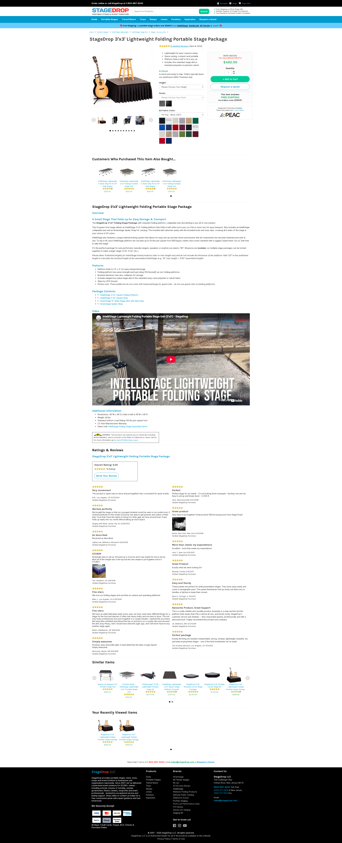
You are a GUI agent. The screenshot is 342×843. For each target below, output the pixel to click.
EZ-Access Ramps (181, 785)
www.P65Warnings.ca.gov (127, 440)
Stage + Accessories (158, 32)
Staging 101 (178, 813)
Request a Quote (208, 19)
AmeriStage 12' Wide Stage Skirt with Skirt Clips (122, 301)
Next (151, 120)
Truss (143, 19)
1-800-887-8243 (155, 762)
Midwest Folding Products (185, 791)
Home (92, 32)
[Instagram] (180, 826)
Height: (162, 82)
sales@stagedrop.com (182, 762)
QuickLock (194, 25)
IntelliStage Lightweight (120, 32)
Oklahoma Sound (181, 797)
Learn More (239, 110)
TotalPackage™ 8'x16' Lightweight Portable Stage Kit (150, 686)
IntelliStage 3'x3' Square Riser (114, 298)
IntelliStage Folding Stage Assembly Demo (127, 426)
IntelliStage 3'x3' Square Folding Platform (119, 295)
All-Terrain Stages (181, 779)
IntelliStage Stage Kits (140, 32)
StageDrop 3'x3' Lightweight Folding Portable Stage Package (107, 737)
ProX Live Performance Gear (186, 804)
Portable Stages (109, 19)
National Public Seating (183, 795)
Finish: (162, 93)
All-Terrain (205, 25)
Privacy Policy (163, 839)
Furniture (176, 19)
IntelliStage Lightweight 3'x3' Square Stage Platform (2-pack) (171, 686)
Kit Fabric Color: (167, 110)
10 (134, 130)
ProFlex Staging (180, 801)
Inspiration (190, 19)
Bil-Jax (176, 783)
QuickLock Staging (181, 810)
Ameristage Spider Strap (111, 304)
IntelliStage (182, 25)
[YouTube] (185, 826)
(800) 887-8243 (222, 787)
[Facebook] (175, 826)
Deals (94, 19)
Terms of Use (178, 839)
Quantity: (230, 68)
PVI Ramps (178, 807)
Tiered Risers (129, 19)
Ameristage (178, 777)
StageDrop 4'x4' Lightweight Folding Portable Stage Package (236, 686)
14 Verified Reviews (179, 46)
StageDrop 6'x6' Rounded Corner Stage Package (193, 686)
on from (150, 25)
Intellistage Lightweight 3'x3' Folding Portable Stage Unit (129, 183)
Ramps (153, 19)
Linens (164, 19)
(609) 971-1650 (221, 793)
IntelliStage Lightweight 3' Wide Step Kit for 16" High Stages (107, 183)
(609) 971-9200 (221, 790)
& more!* (214, 25)
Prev (94, 120)
